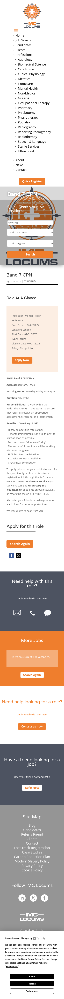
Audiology (25, 59)
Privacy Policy (32, 865)
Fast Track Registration (32, 847)
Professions (24, 55)
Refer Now (32, 788)
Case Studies (32, 852)
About (20, 160)
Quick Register (32, 181)
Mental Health (28, 88)
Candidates (24, 45)
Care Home (26, 69)
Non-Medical (27, 93)
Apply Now (22, 360)
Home (20, 35)
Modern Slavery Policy (32, 861)
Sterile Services (29, 146)
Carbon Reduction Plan (32, 856)
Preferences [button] (12, 966)
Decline (32, 984)
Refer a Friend (32, 834)
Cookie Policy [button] (34, 959)
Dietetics (24, 79)
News (20, 165)
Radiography (27, 127)
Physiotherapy (28, 117)
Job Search (23, 40)
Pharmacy (25, 108)
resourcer (15, 281)
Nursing (23, 98)
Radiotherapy (27, 137)
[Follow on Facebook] (11, 555)
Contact (21, 170)
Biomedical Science (32, 64)
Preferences (32, 991)
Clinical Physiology (31, 74)
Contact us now (32, 726)
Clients (20, 50)
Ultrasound (26, 151)
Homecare (25, 84)
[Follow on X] (18, 555)
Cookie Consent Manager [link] (17, 938)
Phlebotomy (26, 113)
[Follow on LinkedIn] (22, 898)
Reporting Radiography (34, 132)
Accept (32, 976)
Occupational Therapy (33, 103)
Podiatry (24, 122)
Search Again (20, 544)
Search (30, 254)
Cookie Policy (32, 870)
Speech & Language (32, 141)
